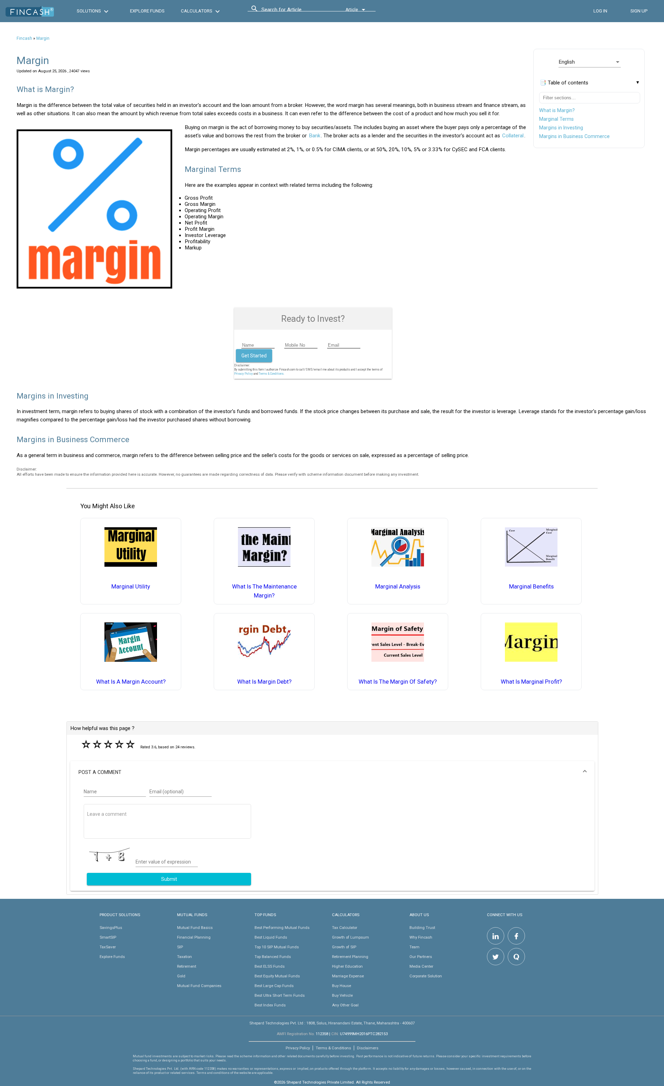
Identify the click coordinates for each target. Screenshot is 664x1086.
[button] (332, 772)
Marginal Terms (556, 119)
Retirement (186, 966)
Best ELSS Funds (270, 966)
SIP (180, 946)
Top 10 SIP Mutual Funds (277, 946)
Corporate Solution (425, 976)
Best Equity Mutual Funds (277, 976)
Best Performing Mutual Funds (282, 927)
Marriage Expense (348, 976)
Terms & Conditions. (271, 373)
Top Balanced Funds (273, 956)
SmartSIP (108, 937)
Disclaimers (367, 1048)
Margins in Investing (561, 127)
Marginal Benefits (531, 586)
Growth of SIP (344, 946)
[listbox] (590, 62)
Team (414, 946)
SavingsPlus (111, 927)
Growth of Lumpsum (350, 937)
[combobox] (292, 11)
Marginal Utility (130, 586)
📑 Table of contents (564, 83)
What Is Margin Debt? (264, 681)
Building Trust (422, 927)
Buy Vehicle (342, 995)
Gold (181, 976)
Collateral (513, 136)
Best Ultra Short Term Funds (280, 995)
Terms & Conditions (333, 1048)
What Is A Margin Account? (131, 681)
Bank (314, 136)
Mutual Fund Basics (195, 927)
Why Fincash (420, 937)
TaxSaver (108, 946)
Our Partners (420, 956)
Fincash (24, 38)
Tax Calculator (344, 927)
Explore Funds (112, 956)
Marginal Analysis (397, 586)
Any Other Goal (345, 1005)
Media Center (421, 966)
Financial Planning (194, 937)
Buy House (341, 985)
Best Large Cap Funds (274, 985)
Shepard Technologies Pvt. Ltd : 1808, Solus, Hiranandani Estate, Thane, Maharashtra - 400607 (332, 1023)
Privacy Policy (243, 373)
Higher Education (347, 966)
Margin (42, 38)
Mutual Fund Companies (199, 985)
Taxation (184, 956)
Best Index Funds (270, 1005)
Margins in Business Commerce (574, 136)
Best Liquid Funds (271, 937)
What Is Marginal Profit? (531, 681)
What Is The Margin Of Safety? (398, 681)
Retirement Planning (350, 956)
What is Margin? (557, 110)
